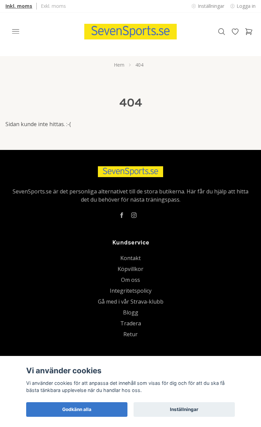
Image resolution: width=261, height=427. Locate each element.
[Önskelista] (235, 31)
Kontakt (130, 258)
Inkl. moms (18, 6)
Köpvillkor (130, 269)
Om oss (130, 280)
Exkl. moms (53, 6)
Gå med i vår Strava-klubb (130, 301)
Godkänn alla (76, 409)
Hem (119, 65)
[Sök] (221, 31)
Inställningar (184, 409)
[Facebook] (121, 215)
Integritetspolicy (131, 290)
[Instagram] (134, 215)
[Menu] (15, 31)
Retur (130, 334)
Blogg (130, 312)
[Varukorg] (249, 31)
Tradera (130, 323)
